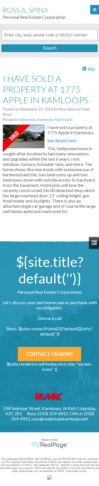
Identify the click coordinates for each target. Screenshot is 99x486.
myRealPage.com (49, 445)
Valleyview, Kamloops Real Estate (46, 119)
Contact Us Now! (49, 354)
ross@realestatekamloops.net (60, 418)
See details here (61, 140)
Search (50, 48)
